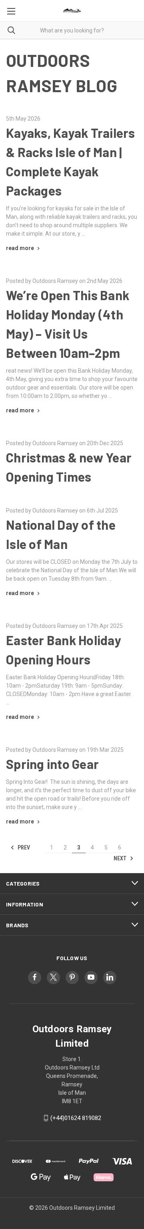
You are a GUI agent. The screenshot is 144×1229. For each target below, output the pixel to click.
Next (121, 858)
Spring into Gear (52, 763)
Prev (23, 847)
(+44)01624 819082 (75, 1118)
